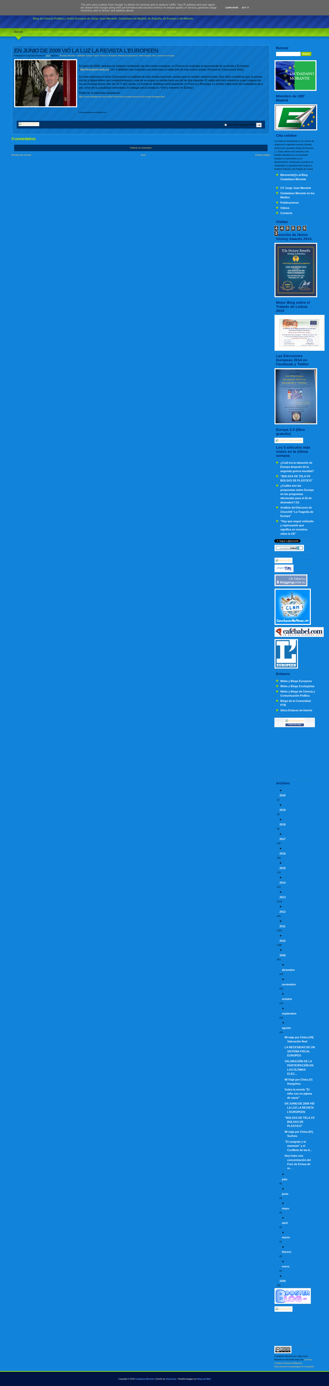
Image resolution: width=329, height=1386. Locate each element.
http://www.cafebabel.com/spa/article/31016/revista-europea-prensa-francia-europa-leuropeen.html (122, 97)
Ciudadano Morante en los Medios (297, 195)
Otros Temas (151, 31)
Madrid (114, 31)
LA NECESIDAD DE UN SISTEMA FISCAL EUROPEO (300, 1051)
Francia (103, 56)
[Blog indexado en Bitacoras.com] (283, 560)
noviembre (289, 984)
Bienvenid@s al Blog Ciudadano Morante (294, 177)
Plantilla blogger (185, 1379)
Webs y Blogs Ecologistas (297, 686)
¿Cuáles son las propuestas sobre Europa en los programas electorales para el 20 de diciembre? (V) (297, 494)
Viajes (130, 31)
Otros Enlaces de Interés (296, 710)
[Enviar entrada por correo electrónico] (258, 125)
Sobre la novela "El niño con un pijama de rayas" (298, 1093)
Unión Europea (40, 31)
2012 (282, 911)
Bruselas (63, 56)
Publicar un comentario (141, 148)
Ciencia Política (70, 31)
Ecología (96, 31)
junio (285, 1193)
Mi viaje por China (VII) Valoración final (299, 1039)
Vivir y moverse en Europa (163, 56)
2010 (282, 940)
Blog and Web (204, 1379)
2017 (282, 838)
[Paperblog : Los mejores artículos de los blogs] (284, 571)
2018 (282, 824)
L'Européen (112, 56)
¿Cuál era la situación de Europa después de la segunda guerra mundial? (297, 467)
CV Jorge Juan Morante (295, 187)
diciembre (288, 969)
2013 (282, 897)
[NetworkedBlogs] (294, 721)
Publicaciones (289, 202)
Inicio (18, 31)
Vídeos (284, 207)
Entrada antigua (262, 155)
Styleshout (171, 1379)
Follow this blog (294, 724)
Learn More (231, 8)
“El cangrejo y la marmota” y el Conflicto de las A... (298, 1146)
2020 (282, 795)
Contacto (286, 213)
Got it (245, 8)
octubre (287, 998)
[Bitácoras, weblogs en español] (283, 1309)
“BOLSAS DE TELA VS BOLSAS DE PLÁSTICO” (296, 478)
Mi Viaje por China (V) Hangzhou (298, 1081)
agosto (286, 1027)
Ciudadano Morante (144, 1379)
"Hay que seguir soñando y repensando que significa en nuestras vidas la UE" (297, 527)
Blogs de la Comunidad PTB (295, 703)
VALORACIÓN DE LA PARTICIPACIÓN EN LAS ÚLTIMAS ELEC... (299, 1067)
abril (285, 1222)
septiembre (289, 1013)
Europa (89, 56)
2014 (282, 882)
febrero (286, 1251)
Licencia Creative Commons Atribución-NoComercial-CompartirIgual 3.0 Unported (294, 1363)
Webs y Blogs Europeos (296, 681)
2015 (282, 868)
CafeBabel (80, 56)
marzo (286, 1237)
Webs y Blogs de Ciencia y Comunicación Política (297, 693)
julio (284, 1179)
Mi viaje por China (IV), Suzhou (299, 1133)
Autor (172, 31)
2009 (282, 955)
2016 (282, 853)
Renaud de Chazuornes (128, 56)
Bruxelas (71, 56)
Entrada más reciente (21, 155)
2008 (282, 1280)
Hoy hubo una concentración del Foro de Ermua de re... (298, 1162)
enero (285, 1266)
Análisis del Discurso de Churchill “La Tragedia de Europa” (296, 511)
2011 (282, 926)
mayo (285, 1208)
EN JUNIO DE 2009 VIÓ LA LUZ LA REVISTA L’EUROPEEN (299, 1107)
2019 (282, 809)
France (96, 56)
